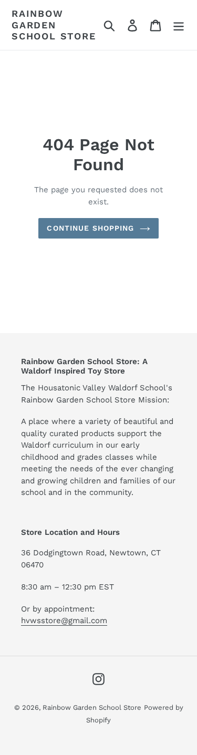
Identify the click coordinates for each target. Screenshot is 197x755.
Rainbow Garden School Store (54, 25)
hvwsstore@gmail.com (64, 620)
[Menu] (178, 25)
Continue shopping (90, 228)
